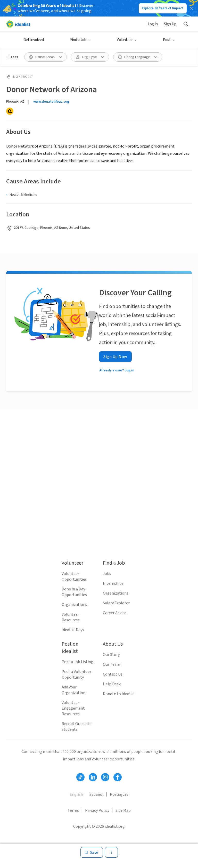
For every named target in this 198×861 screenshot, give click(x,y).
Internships (113, 583)
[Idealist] (18, 24)
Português (119, 794)
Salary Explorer (116, 603)
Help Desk (112, 684)
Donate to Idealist (119, 694)
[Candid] (9, 111)
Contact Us (112, 674)
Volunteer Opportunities (74, 576)
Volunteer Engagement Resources (73, 708)
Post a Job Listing (77, 662)
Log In (153, 24)
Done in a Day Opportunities (74, 592)
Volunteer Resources (71, 617)
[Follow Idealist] (80, 777)
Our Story (111, 654)
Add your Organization (73, 690)
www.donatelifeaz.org (51, 101)
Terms (73, 810)
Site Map (123, 810)
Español (96, 794)
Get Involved (33, 40)
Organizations (74, 604)
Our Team (111, 664)
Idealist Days (73, 630)
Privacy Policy (97, 810)
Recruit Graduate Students (77, 726)
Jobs (107, 573)
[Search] (185, 24)
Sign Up (170, 24)
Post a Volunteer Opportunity (76, 674)
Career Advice (114, 613)
